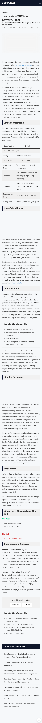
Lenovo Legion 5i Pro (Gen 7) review (19, 624)
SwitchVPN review (12, 338)
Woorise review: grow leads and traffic (20, 329)
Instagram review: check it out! (17, 633)
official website (16, 283)
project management (24, 65)
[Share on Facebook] (20, 58)
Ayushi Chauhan (9, 27)
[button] (39, 720)
